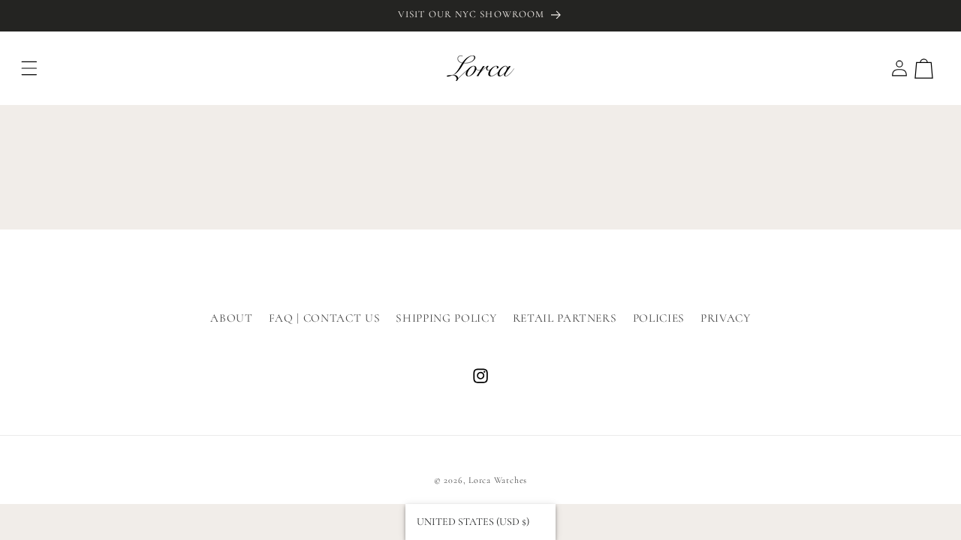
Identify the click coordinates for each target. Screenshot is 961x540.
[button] (29, 68)
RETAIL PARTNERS (565, 318)
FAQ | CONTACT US (325, 318)
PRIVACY (725, 318)
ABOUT (231, 318)
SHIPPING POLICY (446, 318)
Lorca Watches (497, 480)
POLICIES (659, 318)
